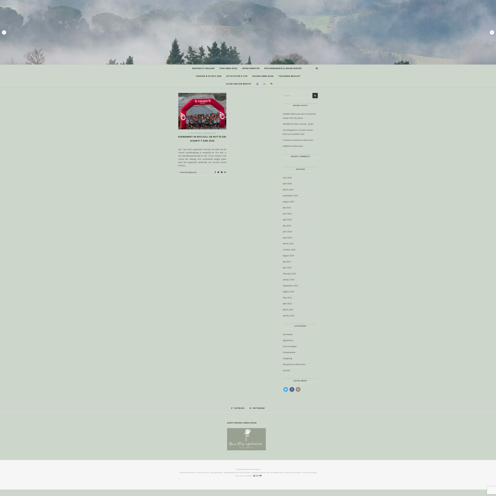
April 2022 (287, 303)
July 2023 (287, 261)
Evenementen (209, 133)
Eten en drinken (290, 346)
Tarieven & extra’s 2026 (209, 76)
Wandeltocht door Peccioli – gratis (298, 124)
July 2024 (287, 225)
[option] (248, 32)
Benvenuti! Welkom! (203, 68)
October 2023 (289, 249)
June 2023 (287, 267)
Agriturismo (288, 340)
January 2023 (289, 279)
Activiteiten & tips (236, 76)
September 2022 (290, 285)
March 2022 (288, 309)
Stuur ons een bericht (238, 84)
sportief (286, 370)
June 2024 (287, 231)
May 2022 (287, 297)
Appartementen (251, 68)
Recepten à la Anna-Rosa (294, 364)
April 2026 (287, 183)
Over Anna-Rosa (228, 68)
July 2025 (287, 207)
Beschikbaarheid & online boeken (283, 68)
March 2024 (288, 243)
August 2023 (288, 255)
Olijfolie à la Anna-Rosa (293, 146)
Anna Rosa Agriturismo (188, 172)
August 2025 (288, 201)
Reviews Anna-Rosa (262, 76)
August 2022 (288, 291)
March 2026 (288, 189)
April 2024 (287, 237)
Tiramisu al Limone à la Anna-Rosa (298, 140)
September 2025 (290, 195)
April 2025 (287, 219)
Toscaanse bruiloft (289, 76)
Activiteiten (195, 133)
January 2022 (289, 315)
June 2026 (287, 177)
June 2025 (287, 213)
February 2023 (289, 273)
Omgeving (287, 358)
